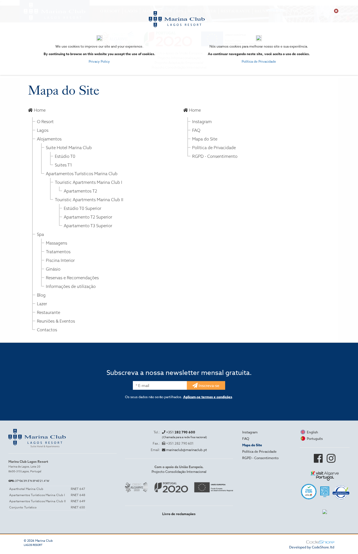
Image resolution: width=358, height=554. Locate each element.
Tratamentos (58, 251)
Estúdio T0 (65, 156)
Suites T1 (63, 165)
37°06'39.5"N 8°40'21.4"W (28, 481)
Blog (41, 295)
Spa (40, 234)
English (311, 432)
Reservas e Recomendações (72, 277)
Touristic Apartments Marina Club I (88, 182)
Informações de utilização (71, 286)
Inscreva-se (208, 385)
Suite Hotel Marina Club (69, 147)
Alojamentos (49, 139)
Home (39, 110)
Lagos (42, 130)
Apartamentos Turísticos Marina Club (81, 173)
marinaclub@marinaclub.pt (186, 449)
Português (314, 438)
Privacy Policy (99, 61)
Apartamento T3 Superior (88, 225)
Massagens (56, 243)
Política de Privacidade (259, 61)
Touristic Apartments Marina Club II (89, 199)
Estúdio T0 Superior (82, 208)
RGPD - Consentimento (214, 156)
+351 (184, 434)
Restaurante (48, 312)
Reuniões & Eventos (56, 321)
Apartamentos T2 (80, 191)
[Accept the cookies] (336, 10)
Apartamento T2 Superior (88, 217)
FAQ (196, 130)
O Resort (45, 121)
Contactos (47, 329)
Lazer (42, 303)
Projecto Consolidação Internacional (179, 471)
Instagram (202, 121)
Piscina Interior (60, 260)
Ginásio (53, 269)
